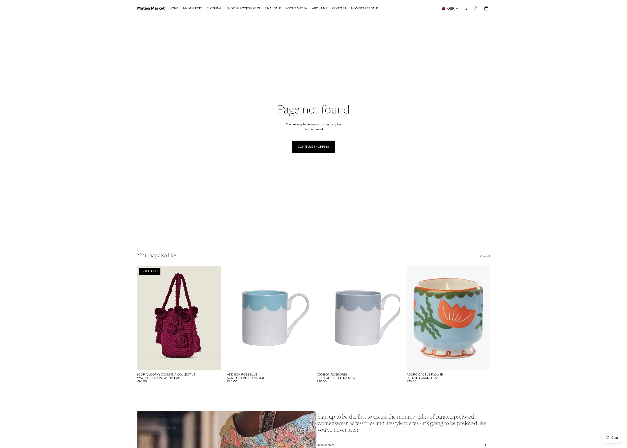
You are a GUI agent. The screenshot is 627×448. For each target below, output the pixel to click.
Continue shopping (313, 147)
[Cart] (486, 8)
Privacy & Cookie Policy (156, 427)
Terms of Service (151, 434)
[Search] (465, 8)
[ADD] (302, 362)
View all (485, 256)
